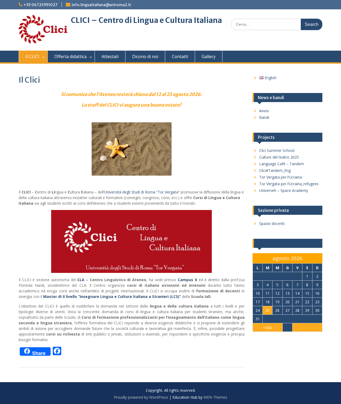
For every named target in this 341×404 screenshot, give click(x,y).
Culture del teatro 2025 (279, 157)
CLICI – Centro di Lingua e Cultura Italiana (146, 20)
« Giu (267, 327)
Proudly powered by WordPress (141, 397)
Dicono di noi (145, 56)
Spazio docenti (272, 223)
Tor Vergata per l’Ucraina (280, 177)
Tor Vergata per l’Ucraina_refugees (289, 183)
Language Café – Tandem (281, 163)
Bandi (264, 117)
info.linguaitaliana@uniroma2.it (101, 4)
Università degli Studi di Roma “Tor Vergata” (142, 192)
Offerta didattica (70, 56)
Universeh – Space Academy (283, 190)
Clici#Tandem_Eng (275, 170)
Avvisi (264, 110)
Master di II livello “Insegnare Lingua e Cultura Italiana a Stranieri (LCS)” (112, 296)
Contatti (180, 56)
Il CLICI (32, 56)
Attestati (110, 56)
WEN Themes (215, 397)
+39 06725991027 (40, 4)
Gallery (209, 56)
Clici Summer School (276, 150)
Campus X (187, 279)
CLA (81, 279)
